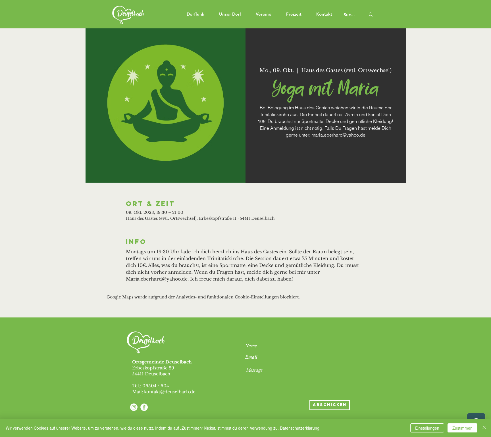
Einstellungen (427, 428)
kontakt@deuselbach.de (169, 391)
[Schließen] (484, 427)
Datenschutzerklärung (299, 428)
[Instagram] (134, 407)
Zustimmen (462, 428)
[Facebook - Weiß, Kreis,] (144, 407)
